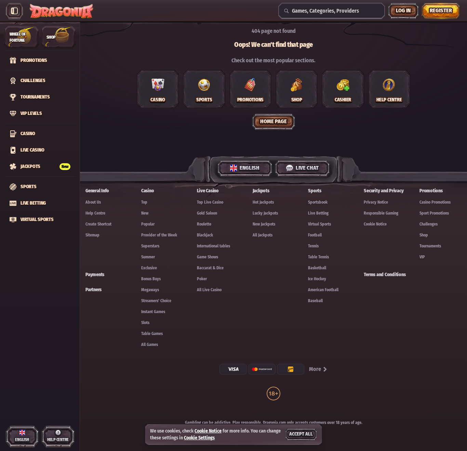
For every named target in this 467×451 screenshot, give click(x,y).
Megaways (150, 289)
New (144, 213)
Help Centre (95, 213)
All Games (149, 344)
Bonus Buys (151, 278)
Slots (145, 322)
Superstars (150, 246)
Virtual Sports (319, 224)
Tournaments (430, 246)
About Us (93, 202)
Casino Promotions (435, 202)
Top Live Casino (210, 202)
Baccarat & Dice (210, 268)
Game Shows (207, 257)
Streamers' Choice (156, 300)
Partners (93, 290)
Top (144, 202)
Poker (202, 278)
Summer (148, 257)
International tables (213, 246)
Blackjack (205, 235)
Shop (423, 235)
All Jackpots (262, 235)
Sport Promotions (434, 213)
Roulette (204, 224)
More (315, 369)
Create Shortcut (98, 224)
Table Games (152, 333)
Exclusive (149, 268)
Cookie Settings (199, 438)
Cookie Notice (375, 224)
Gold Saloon (207, 213)
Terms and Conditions (384, 275)
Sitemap (92, 235)
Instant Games (153, 311)
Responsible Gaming (381, 213)
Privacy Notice (376, 202)
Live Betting (318, 213)
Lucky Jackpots (265, 213)
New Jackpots (264, 224)
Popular (148, 224)
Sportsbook (318, 202)
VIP (422, 257)
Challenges (428, 224)
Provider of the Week (159, 235)
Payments (94, 275)
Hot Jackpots (263, 202)
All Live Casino (209, 289)
